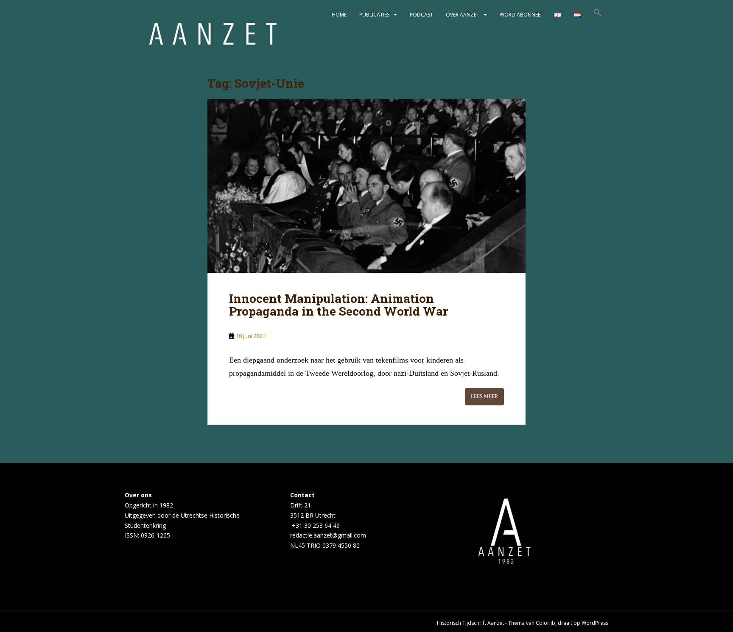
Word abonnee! (521, 14)
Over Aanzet (462, 14)
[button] (597, 14)
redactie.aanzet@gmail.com (328, 535)
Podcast (421, 14)
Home (339, 14)
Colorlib (545, 622)
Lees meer (484, 396)
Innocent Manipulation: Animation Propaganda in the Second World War (338, 305)
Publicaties (374, 14)
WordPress (595, 622)
